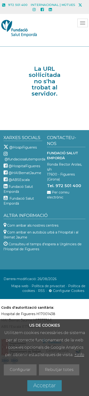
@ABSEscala (19, 180)
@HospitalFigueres (24, 166)
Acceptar (44, 385)
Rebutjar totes (59, 369)
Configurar (20, 369)
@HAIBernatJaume (25, 173)
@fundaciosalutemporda (25, 159)
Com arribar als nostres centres (32, 225)
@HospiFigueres (23, 147)
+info (79, 354)
